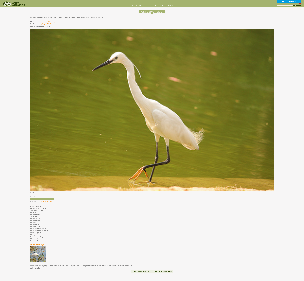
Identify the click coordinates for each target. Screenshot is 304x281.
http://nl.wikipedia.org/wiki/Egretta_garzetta (47, 22)
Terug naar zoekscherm (163, 271)
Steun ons (153, 5)
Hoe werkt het (141, 5)
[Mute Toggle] (48, 199)
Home (131, 5)
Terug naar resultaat (141, 271)
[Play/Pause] (31, 199)
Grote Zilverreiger (37, 245)
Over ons (162, 5)
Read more (34, 264)
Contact (171, 5)
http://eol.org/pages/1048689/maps (45, 24)
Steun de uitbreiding (288, 1)
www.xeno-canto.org (46, 201)
